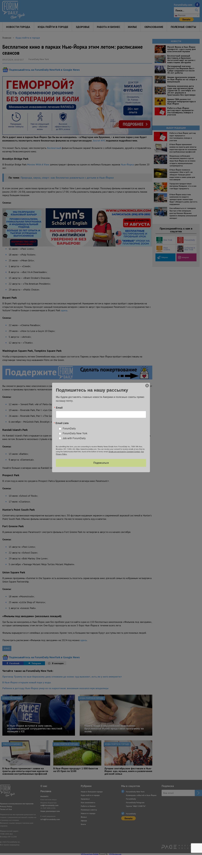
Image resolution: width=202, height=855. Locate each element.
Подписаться (101, 463)
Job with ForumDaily (74, 438)
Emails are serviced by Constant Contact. (124, 451)
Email (59, 407)
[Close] (147, 385)
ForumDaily (69, 428)
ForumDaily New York (75, 433)
